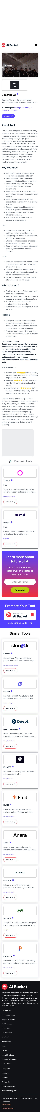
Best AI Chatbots (8, 1055)
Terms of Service (7, 1108)
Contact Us (6, 1082)
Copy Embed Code (17, 623)
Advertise (5, 1078)
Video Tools (6, 1028)
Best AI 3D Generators (10, 1059)
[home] (10, 45)
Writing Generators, (22, 108)
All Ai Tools (5, 1037)
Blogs (4, 1046)
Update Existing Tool (9, 1091)
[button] (36, 45)
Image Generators (8, 1019)
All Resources (6, 1064)
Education (14, 110)
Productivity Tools (8, 1015)
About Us (5, 1073)
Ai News (4, 1051)
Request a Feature (8, 1086)
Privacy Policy (6, 1104)
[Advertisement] (20, 20)
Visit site (7, 116)
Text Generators (8, 1024)
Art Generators (7, 1032)
